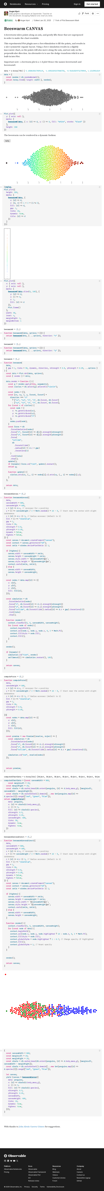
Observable (32, 1169)
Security (35, 1187)
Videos (55, 1175)
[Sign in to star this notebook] (93, 13)
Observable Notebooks (13, 1169)
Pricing (45, 4)
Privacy (27, 1187)
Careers (80, 1172)
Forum (55, 1181)
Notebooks (15, 4)
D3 (29, 1178)
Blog (54, 1169)
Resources (30, 4)
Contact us (81, 1175)
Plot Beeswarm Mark (70, 20)
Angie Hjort (14, 11)
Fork (87, 13)
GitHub (79, 1181)
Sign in (77, 4)
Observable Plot (34, 1175)
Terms (42, 1187)
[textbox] (52, 78)
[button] (1, 25)
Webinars (56, 1172)
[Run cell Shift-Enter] (100, 74)
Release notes (33, 1181)
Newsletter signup (83, 1178)
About (79, 1169)
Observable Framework (37, 1172)
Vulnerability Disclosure (55, 1187)
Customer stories (59, 1178)
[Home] (15, 1157)
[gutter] (1, 46)
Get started (92, 4)
